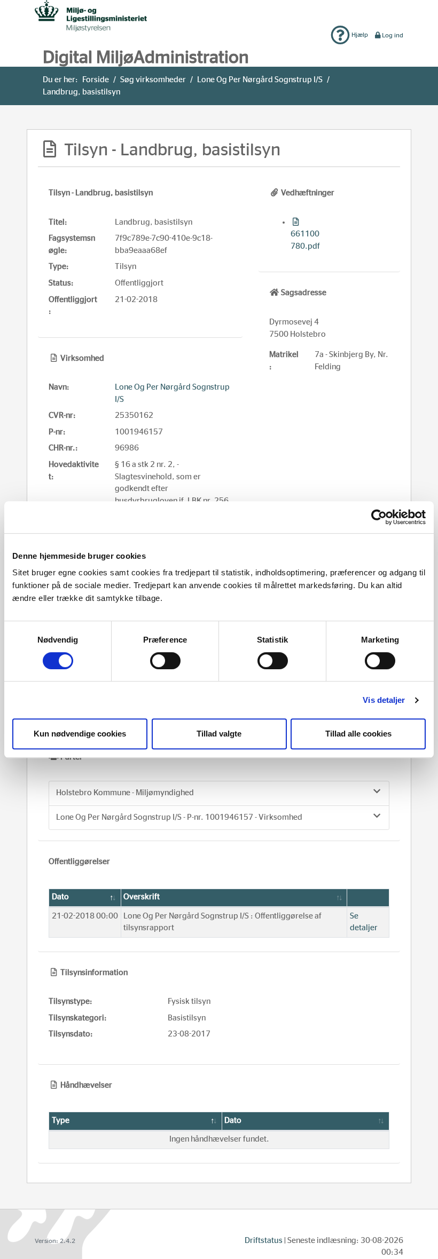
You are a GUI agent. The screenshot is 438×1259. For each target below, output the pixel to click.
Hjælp (359, 34)
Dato (60, 897)
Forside (95, 80)
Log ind (392, 35)
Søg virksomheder (153, 80)
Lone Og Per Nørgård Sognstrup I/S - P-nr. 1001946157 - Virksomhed (179, 817)
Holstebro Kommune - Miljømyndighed (125, 793)
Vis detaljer (384, 699)
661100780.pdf (305, 240)
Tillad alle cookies (358, 733)
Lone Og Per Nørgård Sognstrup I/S (260, 80)
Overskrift (141, 897)
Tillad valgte (219, 733)
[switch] (165, 660)
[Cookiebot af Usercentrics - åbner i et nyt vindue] (379, 517)
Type (60, 1121)
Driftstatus (264, 1241)
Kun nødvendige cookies (80, 733)
